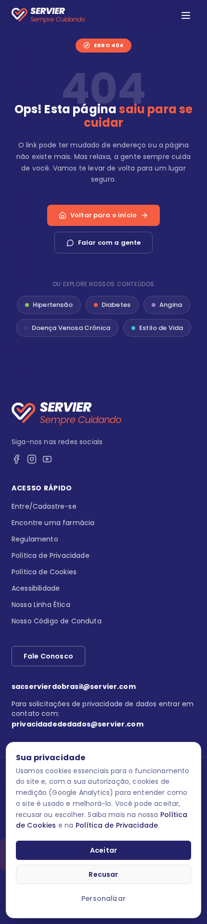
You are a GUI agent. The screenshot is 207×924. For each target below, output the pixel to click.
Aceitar (103, 850)
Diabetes (116, 304)
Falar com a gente (109, 242)
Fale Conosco (48, 656)
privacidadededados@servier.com (77, 724)
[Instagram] (32, 459)
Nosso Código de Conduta (57, 621)
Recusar (103, 874)
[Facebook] (16, 459)
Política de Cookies (44, 572)
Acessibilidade (36, 588)
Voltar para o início (103, 215)
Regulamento (35, 539)
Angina (170, 304)
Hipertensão (53, 304)
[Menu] (185, 15)
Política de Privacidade (117, 825)
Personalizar (103, 898)
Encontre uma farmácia (53, 523)
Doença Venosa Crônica (71, 327)
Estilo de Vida (161, 327)
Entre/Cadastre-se (44, 506)
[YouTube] (47, 459)
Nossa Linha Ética (41, 604)
